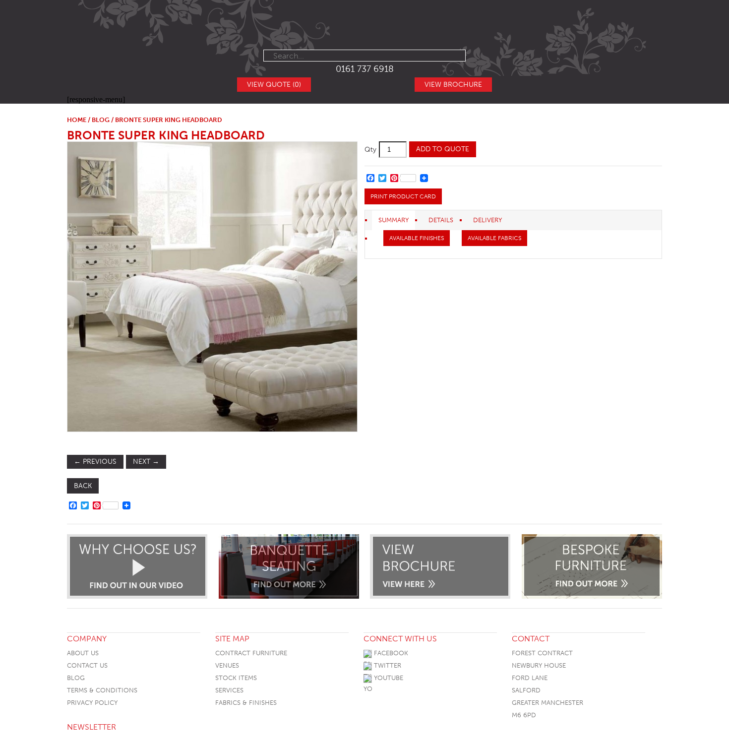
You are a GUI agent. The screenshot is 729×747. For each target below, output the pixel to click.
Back (83, 486)
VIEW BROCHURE (453, 84)
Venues (227, 665)
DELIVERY (487, 220)
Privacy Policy (92, 702)
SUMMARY (393, 220)
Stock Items (236, 678)
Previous (95, 461)
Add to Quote (442, 149)
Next (146, 461)
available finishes (416, 238)
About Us (83, 653)
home (76, 120)
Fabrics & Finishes (246, 702)
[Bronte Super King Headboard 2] (212, 286)
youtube (387, 678)
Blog (76, 678)
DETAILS (440, 220)
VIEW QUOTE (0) (274, 84)
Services (229, 690)
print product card (403, 196)
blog (101, 120)
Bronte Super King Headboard (166, 135)
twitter (386, 665)
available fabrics (494, 238)
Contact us (87, 665)
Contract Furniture (251, 653)
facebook (390, 653)
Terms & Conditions (102, 690)
